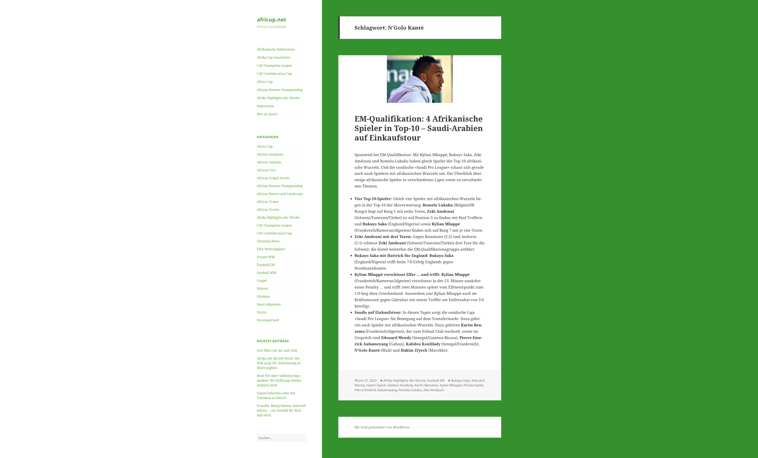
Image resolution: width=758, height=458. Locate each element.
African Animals (269, 162)
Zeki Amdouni (433, 390)
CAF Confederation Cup (274, 73)
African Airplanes (270, 154)
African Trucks (268, 209)
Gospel (262, 280)
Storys (261, 312)
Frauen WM (266, 257)
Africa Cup (265, 82)
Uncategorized (268, 320)
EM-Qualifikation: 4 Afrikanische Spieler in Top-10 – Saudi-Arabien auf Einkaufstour (419, 128)
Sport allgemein (269, 304)
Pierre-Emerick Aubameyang (376, 390)
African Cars (266, 170)
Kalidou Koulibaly (400, 385)
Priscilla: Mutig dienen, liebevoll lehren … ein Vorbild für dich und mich (281, 410)
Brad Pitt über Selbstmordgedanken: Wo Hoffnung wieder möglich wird (279, 380)
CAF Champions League (274, 65)
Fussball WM (266, 273)
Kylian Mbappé (451, 385)
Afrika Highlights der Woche (278, 98)
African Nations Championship (280, 90)
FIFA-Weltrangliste (271, 249)
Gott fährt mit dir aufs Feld (277, 350)
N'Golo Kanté (473, 385)
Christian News (268, 241)
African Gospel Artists (273, 178)
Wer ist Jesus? (267, 114)
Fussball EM (266, 265)
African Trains (268, 201)
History (262, 288)
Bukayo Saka (460, 380)
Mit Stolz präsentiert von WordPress (382, 427)
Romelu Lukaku (410, 390)
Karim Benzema (426, 385)
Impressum (265, 106)
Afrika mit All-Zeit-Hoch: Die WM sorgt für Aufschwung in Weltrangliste (278, 363)
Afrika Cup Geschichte (273, 57)
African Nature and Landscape (280, 194)
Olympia (263, 296)
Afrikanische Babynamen (276, 49)
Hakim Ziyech (376, 385)
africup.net (271, 19)
